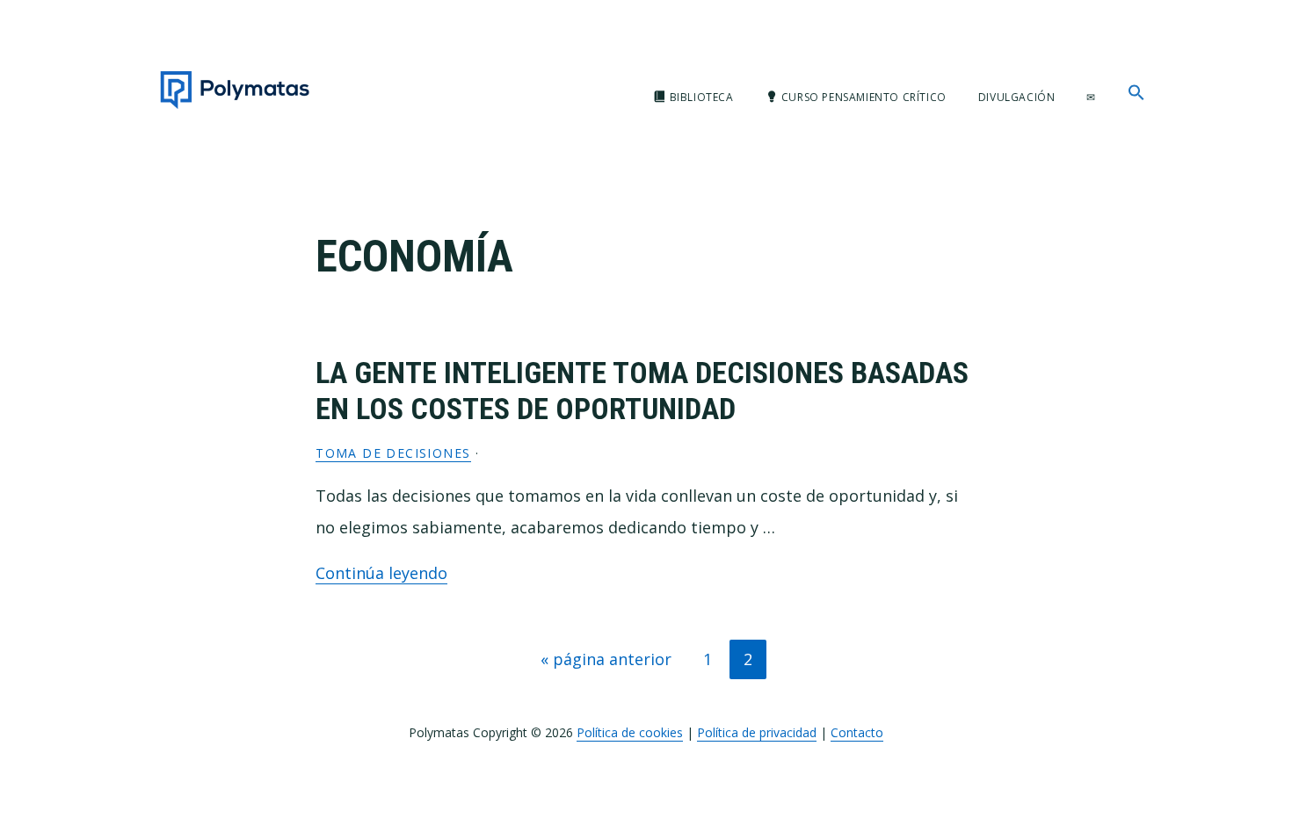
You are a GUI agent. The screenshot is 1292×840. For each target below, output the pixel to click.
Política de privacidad (757, 732)
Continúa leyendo (381, 572)
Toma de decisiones (393, 453)
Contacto (857, 732)
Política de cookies (630, 732)
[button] (1136, 93)
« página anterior (606, 663)
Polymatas (235, 90)
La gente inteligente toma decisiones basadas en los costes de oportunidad (642, 390)
